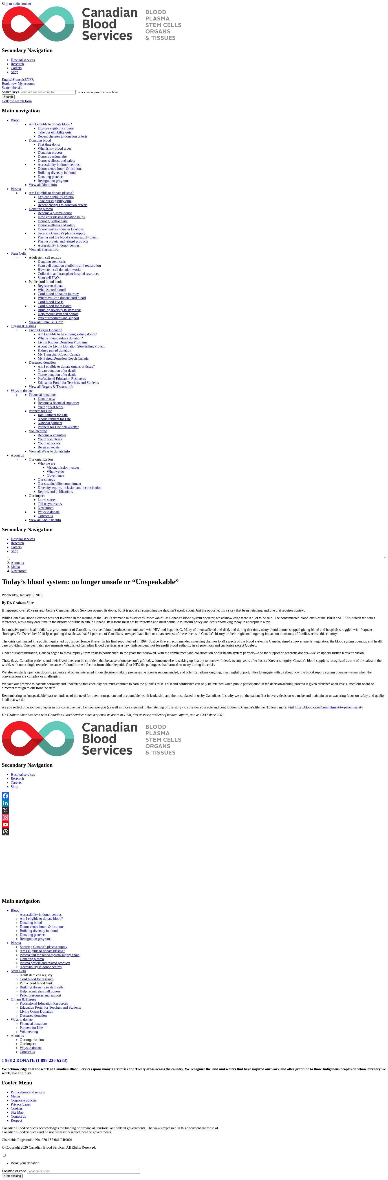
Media (15, 567)
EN (26, 79)
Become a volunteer (52, 435)
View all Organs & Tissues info (51, 387)
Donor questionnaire (52, 156)
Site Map (17, 1112)
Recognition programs (53, 181)
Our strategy (46, 479)
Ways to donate (22, 391)
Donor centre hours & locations (60, 168)
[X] (194, 810)
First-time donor (49, 144)
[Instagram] (194, 817)
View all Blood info (43, 185)
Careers (16, 68)
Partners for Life (40, 411)
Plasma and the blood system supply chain (67, 237)
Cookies (16, 1108)
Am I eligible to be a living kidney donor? (67, 334)
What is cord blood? (52, 290)
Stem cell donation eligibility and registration (69, 265)
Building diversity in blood (57, 173)
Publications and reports (28, 1092)
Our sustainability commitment (59, 483)
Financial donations (42, 395)
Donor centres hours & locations (61, 229)
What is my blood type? (54, 148)
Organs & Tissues (23, 326)
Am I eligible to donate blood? (50, 124)
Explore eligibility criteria (56, 128)
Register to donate (50, 286)
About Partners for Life (54, 419)
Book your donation (25, 1163)
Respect (16, 1120)
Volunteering (38, 431)
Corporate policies (24, 1100)
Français (18, 79)
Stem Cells (18, 253)
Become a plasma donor (55, 213)
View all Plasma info (43, 249)
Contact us (45, 516)
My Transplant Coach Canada (59, 354)
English (7, 79)
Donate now (46, 399)
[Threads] (194, 831)
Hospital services (23, 60)
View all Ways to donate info (49, 451)
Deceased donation (42, 362)
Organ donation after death (57, 370)
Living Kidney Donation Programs (62, 342)
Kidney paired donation (54, 350)
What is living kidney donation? (60, 338)
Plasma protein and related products (63, 241)
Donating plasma (41, 209)
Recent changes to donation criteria (62, 136)
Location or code (14, 1171)
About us (17, 455)
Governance (55, 475)
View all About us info (45, 520)
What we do (55, 471)
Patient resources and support (58, 318)
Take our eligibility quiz (54, 132)
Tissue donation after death (57, 374)
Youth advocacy (49, 443)
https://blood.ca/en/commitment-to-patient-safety (329, 707)
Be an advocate (49, 447)
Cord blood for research (54, 306)
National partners (50, 423)
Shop (14, 72)
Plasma (16, 189)
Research (17, 64)
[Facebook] (194, 796)
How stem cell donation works (59, 269)
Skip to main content (16, 4)
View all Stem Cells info (46, 322)
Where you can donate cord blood (62, 298)
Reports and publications (55, 492)
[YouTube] (194, 824)
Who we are (46, 463)
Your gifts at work (50, 407)
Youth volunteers (50, 439)
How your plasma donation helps (61, 217)
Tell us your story (50, 504)
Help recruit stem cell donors (58, 314)
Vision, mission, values (63, 467)
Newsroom (45, 508)
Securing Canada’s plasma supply (61, 233)
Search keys (10, 92)
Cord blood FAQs (50, 302)
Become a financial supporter (58, 403)
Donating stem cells (52, 261)
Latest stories (47, 500)
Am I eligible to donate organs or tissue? (66, 366)
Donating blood (40, 140)
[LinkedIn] (194, 803)
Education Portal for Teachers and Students (68, 383)
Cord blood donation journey (58, 294)
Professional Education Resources (62, 378)
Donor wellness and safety (56, 160)
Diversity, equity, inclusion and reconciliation (69, 487)
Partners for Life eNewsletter (58, 427)
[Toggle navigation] (386, 557)
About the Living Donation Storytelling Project (71, 346)
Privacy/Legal (21, 1104)
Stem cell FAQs (49, 278)
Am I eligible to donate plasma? (51, 193)
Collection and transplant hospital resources (68, 273)
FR (31, 79)
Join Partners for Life (53, 415)
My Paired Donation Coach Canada (63, 358)
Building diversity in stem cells (59, 310)
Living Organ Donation (45, 330)
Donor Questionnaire (53, 221)
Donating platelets (50, 177)
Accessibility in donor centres (58, 164)
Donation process (50, 152)
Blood (15, 120)
